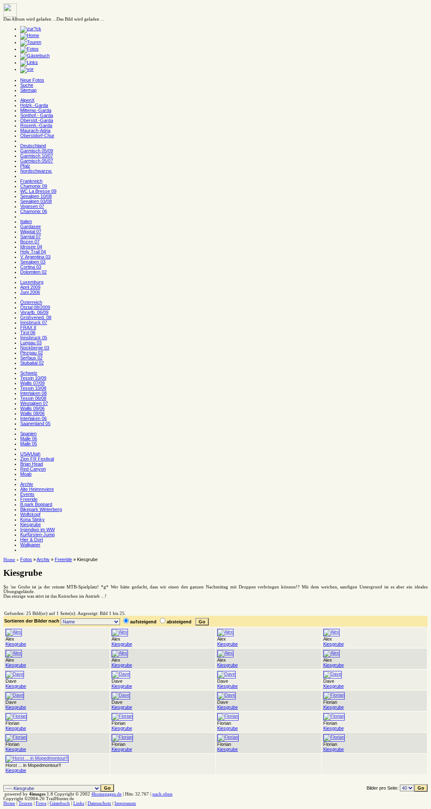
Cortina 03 (30, 266)
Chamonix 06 (33, 211)
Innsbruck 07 (33, 322)
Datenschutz (99, 803)
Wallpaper (30, 544)
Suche (26, 85)
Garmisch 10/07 (36, 155)
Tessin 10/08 (33, 388)
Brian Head (31, 463)
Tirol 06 (27, 332)
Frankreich (31, 181)
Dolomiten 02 (33, 271)
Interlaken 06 (33, 418)
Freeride (28, 499)
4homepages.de (106, 794)
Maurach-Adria (35, 130)
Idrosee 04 (31, 246)
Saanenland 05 (35, 423)
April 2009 (30, 287)
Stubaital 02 (32, 362)
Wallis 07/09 (32, 383)
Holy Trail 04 (33, 251)
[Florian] (334, 694)
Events (27, 494)
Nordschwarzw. (36, 170)
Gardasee (30, 226)
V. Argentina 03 (35, 256)
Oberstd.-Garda (36, 120)
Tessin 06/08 (33, 398)
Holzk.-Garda (34, 105)
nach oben (162, 794)
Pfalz (25, 165)
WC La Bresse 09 (38, 191)
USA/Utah (30, 453)
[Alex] (13, 631)
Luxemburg (31, 282)
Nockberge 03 (34, 347)
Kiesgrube (30, 524)
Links (78, 803)
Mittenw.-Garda (35, 110)
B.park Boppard (36, 504)
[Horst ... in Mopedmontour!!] (37, 758)
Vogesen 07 (32, 206)
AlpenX (27, 100)
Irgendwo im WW (37, 529)
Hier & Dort (31, 539)
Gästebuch (60, 803)
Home (9, 559)
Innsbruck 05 (33, 337)
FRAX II (28, 327)
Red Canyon (33, 468)
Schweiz (28, 372)
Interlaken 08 (33, 393)
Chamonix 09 (33, 186)
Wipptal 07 (30, 231)
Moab (26, 473)
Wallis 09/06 (32, 408)
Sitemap (28, 90)
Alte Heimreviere (37, 489)
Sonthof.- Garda (36, 115)
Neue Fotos (32, 79)
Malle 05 (28, 443)
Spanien (28, 433)
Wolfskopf (30, 514)
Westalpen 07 (34, 403)
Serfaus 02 (31, 357)
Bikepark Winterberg (41, 509)
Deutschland (33, 145)
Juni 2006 (30, 292)
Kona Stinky (32, 519)
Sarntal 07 (30, 236)
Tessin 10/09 (33, 378)
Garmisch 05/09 (36, 150)
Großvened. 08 (35, 317)
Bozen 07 (30, 241)
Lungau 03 (31, 342)
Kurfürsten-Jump (37, 534)
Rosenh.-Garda (36, 125)
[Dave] (14, 673)
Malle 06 (28, 438)
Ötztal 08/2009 (35, 307)
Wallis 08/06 (32, 413)
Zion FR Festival (37, 458)
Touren (25, 803)
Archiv (26, 484)
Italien (26, 221)
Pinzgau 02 (31, 352)
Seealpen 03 (32, 261)
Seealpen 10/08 (36, 196)
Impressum (125, 803)
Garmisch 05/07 (36, 160)
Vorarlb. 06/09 (34, 312)
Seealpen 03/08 (36, 201)
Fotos (26, 559)
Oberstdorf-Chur (37, 135)
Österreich (31, 302)
